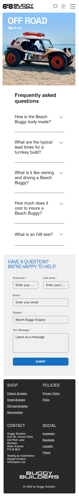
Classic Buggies (17, 393)
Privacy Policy (51, 393)
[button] (63, 6)
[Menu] (72, 6)
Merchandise (15, 412)
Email (17, 295)
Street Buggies (16, 399)
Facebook (48, 439)
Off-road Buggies (17, 406)
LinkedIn (48, 446)
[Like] (55, 6)
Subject (17, 312)
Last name (50, 277)
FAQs (46, 399)
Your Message (22, 330)
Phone (46, 452)
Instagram (49, 433)
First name (20, 277)
